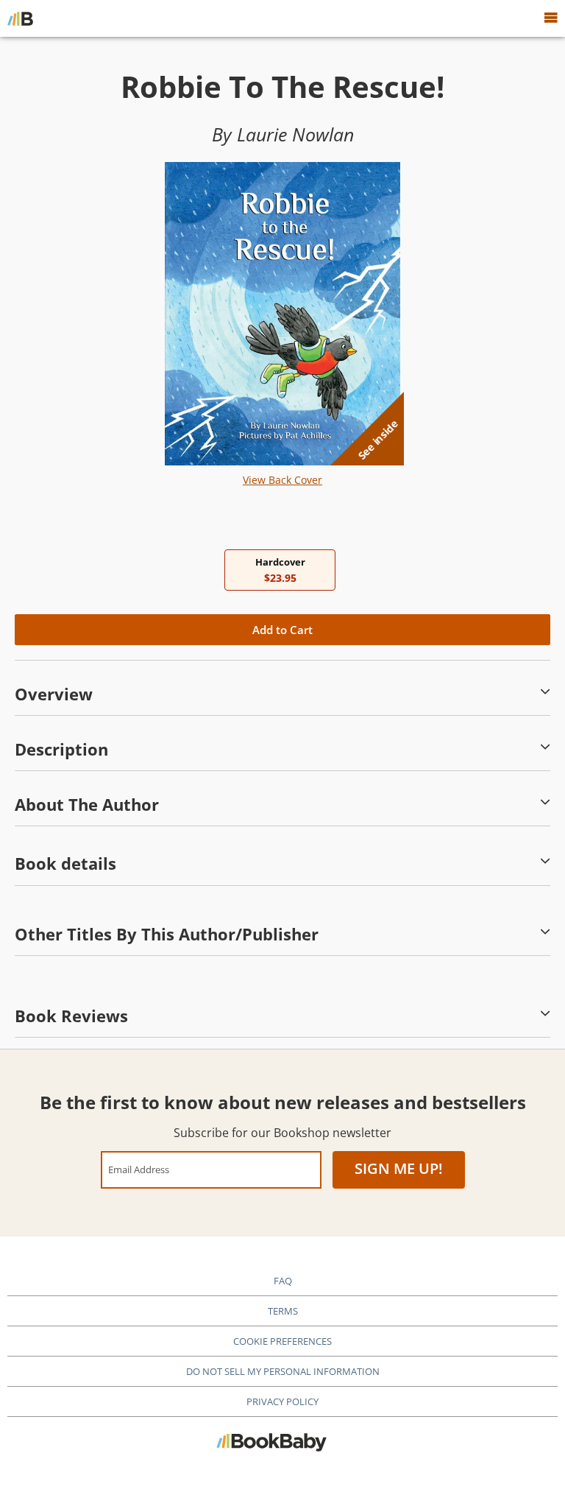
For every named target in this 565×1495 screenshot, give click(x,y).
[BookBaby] (20, 18)
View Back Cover (282, 480)
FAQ (283, 1280)
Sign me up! (399, 1168)
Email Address (138, 1169)
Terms (283, 1311)
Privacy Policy (282, 1401)
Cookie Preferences (282, 1341)
